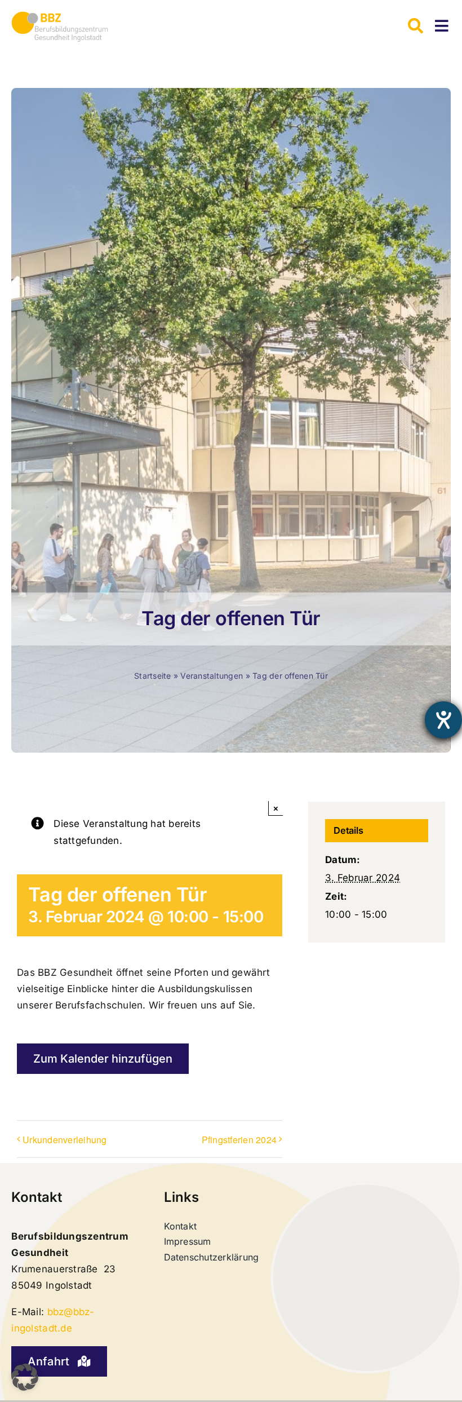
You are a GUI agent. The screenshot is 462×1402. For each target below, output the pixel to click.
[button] (25, 1377)
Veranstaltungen (211, 675)
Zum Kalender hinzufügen (102, 1058)
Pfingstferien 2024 (239, 1139)
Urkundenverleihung (65, 1139)
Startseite (152, 675)
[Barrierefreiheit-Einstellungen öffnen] (443, 719)
